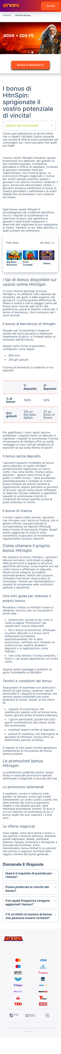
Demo (14, 257)
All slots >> (47, 242)
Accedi (51, 5)
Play (14, 252)
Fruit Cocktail (28, 263)
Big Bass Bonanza (12, 263)
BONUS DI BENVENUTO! (30, 65)
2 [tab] (32, 52)
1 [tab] (29, 52)
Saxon (46, 263)
